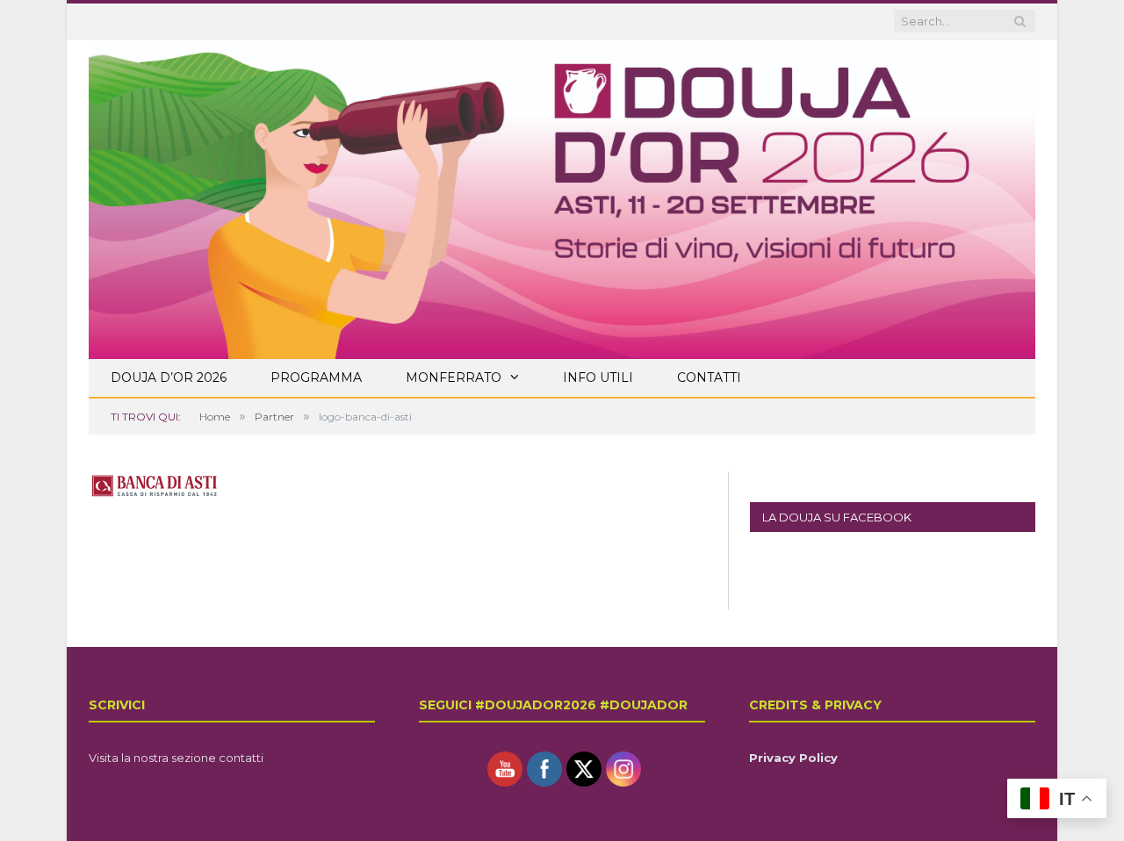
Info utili (598, 377)
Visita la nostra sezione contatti (176, 758)
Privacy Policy (793, 758)
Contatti (709, 377)
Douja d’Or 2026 (169, 377)
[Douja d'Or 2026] (562, 196)
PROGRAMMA (316, 377)
